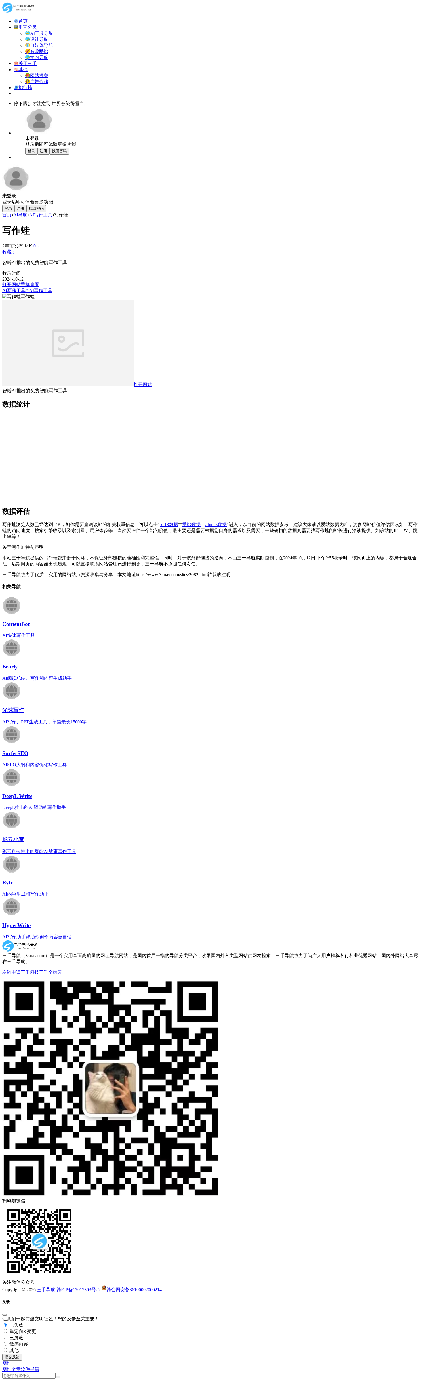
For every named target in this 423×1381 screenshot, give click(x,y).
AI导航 (20, 214)
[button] (7, 1363)
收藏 (8, 251)
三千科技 (30, 972)
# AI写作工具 (39, 290)
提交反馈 (12, 1357)
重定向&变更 (22, 1331)
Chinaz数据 (216, 524)
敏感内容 (18, 1344)
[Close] (4, 1315)
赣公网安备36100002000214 (134, 1289)
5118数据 (169, 524)
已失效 (15, 1325)
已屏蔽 (15, 1337)
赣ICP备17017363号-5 (78, 1289)
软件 (25, 1369)
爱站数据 (191, 524)
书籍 (34, 1369)
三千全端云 (50, 972)
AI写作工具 (40, 214)
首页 (7, 214)
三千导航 (46, 1289)
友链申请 (11, 972)
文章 (16, 1369)
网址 (7, 1369)
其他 (13, 1350)
